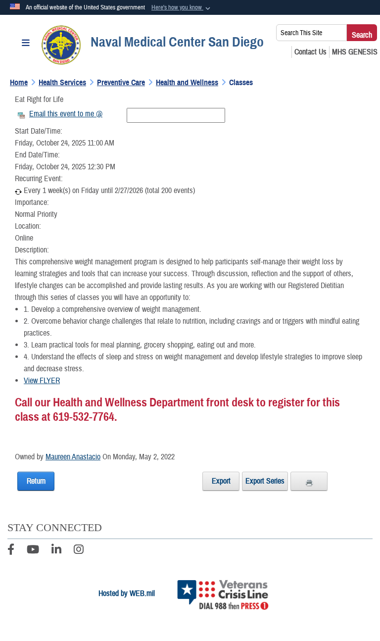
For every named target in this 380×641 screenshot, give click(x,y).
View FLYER (42, 381)
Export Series (265, 481)
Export (221, 481)
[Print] (309, 481)
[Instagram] (79, 551)
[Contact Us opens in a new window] (310, 52)
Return (36, 481)
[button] (181, 8)
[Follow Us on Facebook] (10, 551)
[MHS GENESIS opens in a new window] (355, 52)
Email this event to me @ (65, 114)
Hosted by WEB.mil (126, 593)
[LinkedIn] (56, 551)
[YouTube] (33, 551)
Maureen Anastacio (73, 457)
